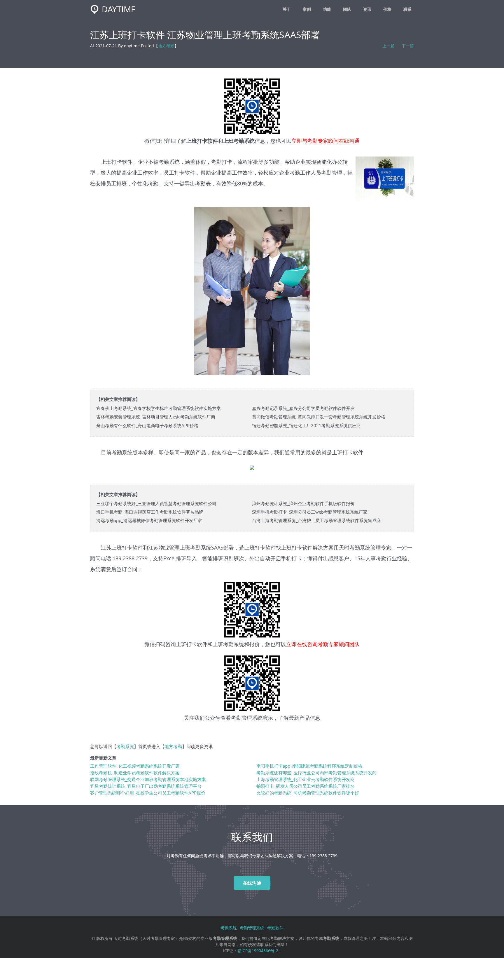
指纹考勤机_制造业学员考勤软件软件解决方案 (135, 773)
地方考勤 (166, 45)
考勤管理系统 (246, 717)
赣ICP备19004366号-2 (257, 950)
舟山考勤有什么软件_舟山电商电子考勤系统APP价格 (147, 426)
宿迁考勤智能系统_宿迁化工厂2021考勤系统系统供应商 (306, 426)
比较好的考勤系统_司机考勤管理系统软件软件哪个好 (307, 793)
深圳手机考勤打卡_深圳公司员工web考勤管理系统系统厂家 (310, 512)
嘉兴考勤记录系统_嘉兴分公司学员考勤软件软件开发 (303, 408)
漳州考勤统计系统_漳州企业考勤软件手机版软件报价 (303, 503)
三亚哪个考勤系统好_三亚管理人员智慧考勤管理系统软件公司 (156, 503)
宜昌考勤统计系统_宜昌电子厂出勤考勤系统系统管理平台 (146, 786)
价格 (387, 9)
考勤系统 (359, 547)
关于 (287, 9)
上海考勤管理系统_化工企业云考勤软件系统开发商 (305, 779)
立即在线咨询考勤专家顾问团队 (323, 644)
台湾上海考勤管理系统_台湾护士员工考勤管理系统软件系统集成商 (316, 520)
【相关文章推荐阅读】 (118, 399)
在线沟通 (252, 883)
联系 (407, 9)
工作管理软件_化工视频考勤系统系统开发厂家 (135, 766)
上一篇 (388, 45)
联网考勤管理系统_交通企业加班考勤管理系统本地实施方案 (148, 779)
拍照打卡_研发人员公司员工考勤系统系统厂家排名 (305, 786)
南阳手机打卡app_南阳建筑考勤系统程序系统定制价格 (309, 766)
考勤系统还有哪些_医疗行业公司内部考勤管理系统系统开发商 (316, 773)
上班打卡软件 (191, 644)
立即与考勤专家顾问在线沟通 (325, 140)
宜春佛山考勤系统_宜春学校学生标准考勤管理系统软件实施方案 (158, 408)
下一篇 (408, 45)
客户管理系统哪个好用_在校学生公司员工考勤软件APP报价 (147, 793)
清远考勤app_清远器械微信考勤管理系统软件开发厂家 (149, 520)
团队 (347, 9)
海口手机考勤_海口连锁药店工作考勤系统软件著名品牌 (149, 512)
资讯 (367, 9)
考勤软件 (275, 928)
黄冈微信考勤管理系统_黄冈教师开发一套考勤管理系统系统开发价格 (318, 417)
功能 (327, 9)
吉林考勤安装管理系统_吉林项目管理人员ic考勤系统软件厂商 (155, 417)
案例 (307, 9)
